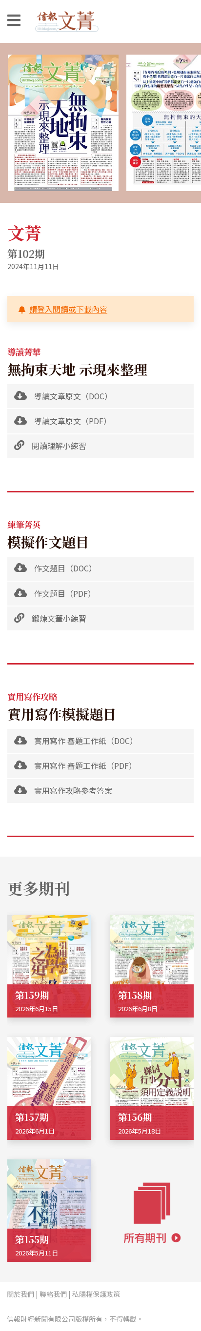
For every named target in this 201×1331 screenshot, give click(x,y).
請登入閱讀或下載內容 (68, 309)
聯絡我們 (53, 1294)
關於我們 (20, 1294)
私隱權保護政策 (96, 1294)
